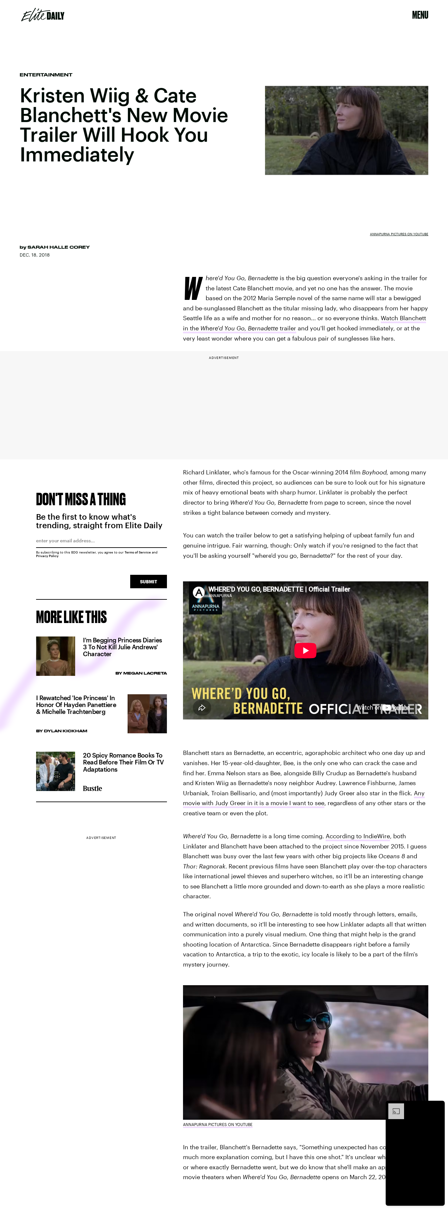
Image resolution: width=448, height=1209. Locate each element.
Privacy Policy (47, 556)
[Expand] (393, 1107)
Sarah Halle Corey (59, 247)
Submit (148, 581)
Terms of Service (138, 552)
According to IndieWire (358, 836)
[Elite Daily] (43, 15)
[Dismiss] (437, 1107)
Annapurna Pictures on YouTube (399, 234)
